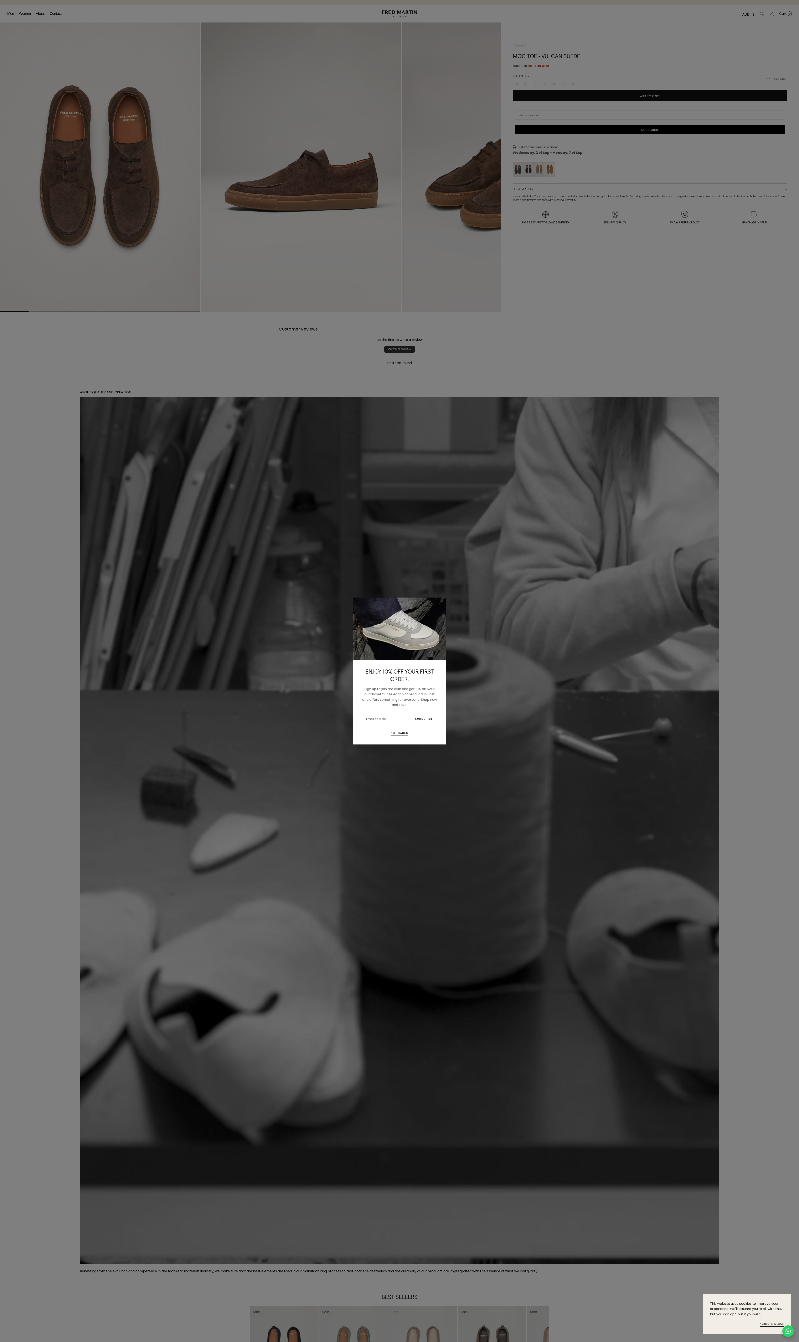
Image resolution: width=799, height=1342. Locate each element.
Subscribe (424, 719)
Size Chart (780, 78)
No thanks (399, 733)
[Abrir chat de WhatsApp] (788, 1331)
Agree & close (772, 1324)
